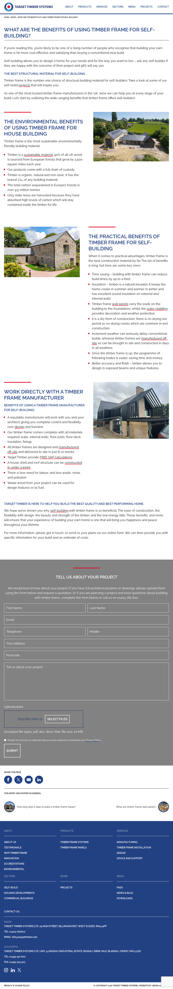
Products (84, 6)
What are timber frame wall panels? (136, 807)
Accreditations (14, 863)
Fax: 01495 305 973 (14, 962)
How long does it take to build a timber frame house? (46, 807)
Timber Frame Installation (134, 847)
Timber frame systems (74, 842)
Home (6, 17)
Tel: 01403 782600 (14, 931)
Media (131, 6)
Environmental (14, 869)
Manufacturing (127, 842)
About (69, 6)
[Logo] (28, 6)
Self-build (11, 887)
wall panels (120, 304)
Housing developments (19, 893)
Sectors (117, 6)
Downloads (125, 898)
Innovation (11, 858)
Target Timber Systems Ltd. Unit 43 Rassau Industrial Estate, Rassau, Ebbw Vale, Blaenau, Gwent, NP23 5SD (72, 951)
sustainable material (38, 154)
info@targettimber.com (20, 937)
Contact (163, 6)
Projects (146, 6)
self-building (59, 510)
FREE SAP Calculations (56, 457)
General (36, 793)
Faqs (120, 887)
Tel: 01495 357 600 (15, 956)
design (19, 427)
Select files (57, 719)
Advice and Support (130, 858)
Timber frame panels (73, 847)
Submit (12, 750)
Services (101, 6)
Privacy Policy (93, 740)
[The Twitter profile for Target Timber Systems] (19, 970)
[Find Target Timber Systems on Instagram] (6, 970)
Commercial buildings (18, 898)
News (13, 17)
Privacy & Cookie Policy (17, 985)
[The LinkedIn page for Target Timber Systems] (13, 970)
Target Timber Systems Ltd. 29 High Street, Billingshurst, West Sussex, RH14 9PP (55, 926)
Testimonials (12, 847)
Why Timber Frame (15, 853)
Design (121, 853)
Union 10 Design (160, 985)
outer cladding (157, 308)
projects (24, 85)
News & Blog (125, 893)
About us (10, 842)
